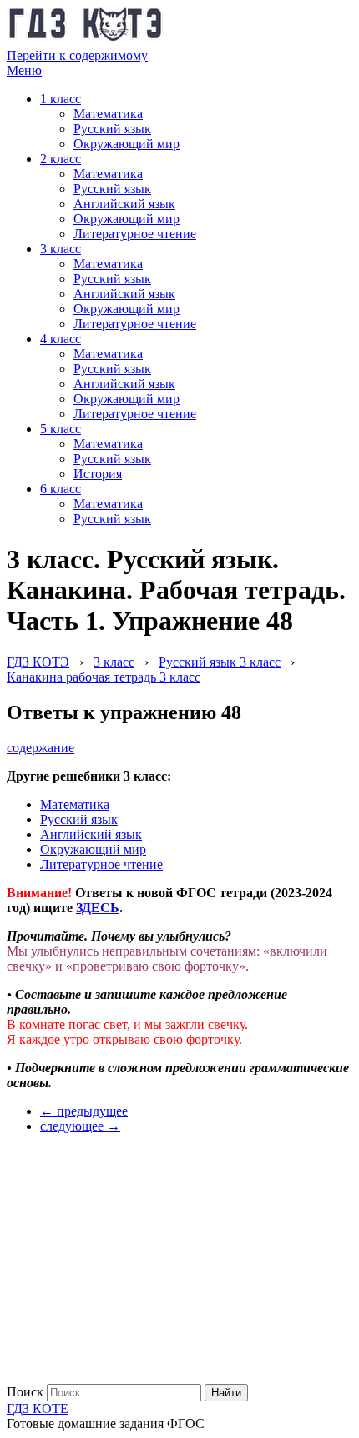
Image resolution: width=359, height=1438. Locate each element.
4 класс (60, 339)
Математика (108, 114)
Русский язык (112, 129)
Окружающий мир (126, 144)
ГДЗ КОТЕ (37, 1408)
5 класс (60, 429)
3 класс (60, 249)
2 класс (60, 159)
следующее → (80, 1126)
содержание (40, 748)
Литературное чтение (134, 234)
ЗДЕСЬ (97, 908)
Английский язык (124, 204)
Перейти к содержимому (77, 55)
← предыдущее (84, 1111)
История (97, 474)
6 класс (60, 489)
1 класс (60, 99)
